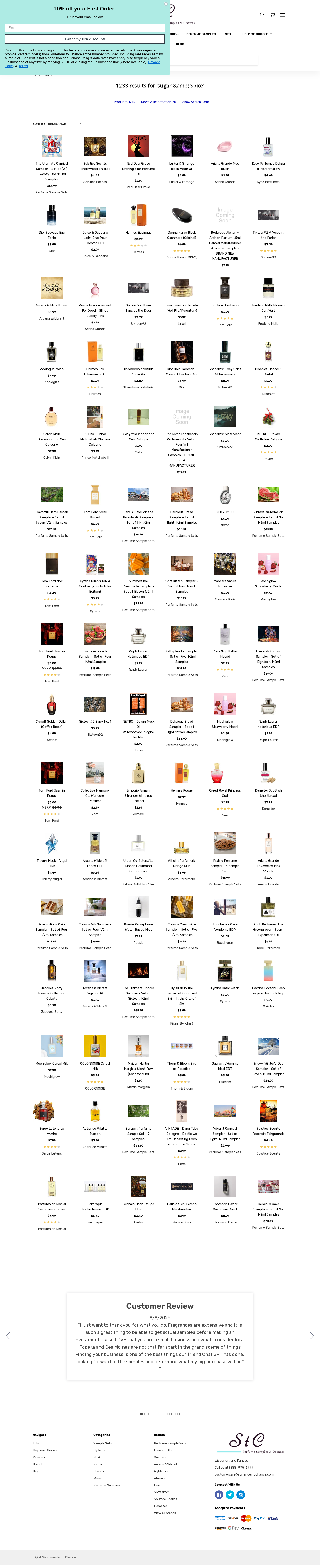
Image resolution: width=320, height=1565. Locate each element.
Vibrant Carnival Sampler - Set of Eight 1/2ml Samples (225, 1134)
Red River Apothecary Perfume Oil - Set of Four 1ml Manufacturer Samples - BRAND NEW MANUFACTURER (181, 449)
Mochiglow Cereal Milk (51, 1064)
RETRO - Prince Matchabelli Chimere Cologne (95, 439)
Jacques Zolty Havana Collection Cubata (51, 993)
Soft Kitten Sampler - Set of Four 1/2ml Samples (181, 586)
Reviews (39, 1457)
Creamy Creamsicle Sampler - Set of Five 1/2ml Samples (182, 929)
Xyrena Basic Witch (225, 988)
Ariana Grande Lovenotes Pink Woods (268, 866)
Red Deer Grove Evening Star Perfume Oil (138, 169)
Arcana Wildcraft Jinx (52, 305)
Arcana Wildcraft (166, 1464)
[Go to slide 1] (141, 1414)
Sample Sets (102, 1443)
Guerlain (160, 1457)
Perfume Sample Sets (170, 1443)
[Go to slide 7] (166, 1414)
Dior (157, 1485)
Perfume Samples (201, 34)
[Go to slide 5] (158, 1414)
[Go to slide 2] (312, 1336)
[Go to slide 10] (8, 1336)
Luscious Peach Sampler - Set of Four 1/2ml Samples (95, 656)
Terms (23, 66)
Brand (37, 1464)
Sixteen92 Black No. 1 (95, 721)
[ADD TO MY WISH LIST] (63, 150)
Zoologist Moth (52, 369)
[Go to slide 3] (149, 1414)
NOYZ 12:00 (225, 512)
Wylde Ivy (161, 1471)
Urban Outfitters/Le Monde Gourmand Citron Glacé (138, 866)
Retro (97, 1464)
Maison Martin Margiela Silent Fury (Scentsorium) (138, 1069)
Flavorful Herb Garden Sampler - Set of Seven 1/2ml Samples (51, 517)
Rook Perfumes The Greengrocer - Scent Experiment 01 (268, 929)
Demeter (160, 1506)
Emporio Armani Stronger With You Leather (138, 795)
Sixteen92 (161, 1492)
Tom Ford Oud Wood (225, 305)
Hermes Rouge (182, 790)
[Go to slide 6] (162, 1414)
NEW (96, 1457)
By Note (99, 1450)
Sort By (39, 123)
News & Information (158, 102)
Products (124, 102)
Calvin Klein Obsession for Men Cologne (52, 439)
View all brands (165, 1513)
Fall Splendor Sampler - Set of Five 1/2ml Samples (182, 656)
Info (227, 34)
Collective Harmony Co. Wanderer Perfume (95, 795)
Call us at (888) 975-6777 (234, 1467)
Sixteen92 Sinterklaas (225, 434)
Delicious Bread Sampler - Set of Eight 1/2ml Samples (181, 517)
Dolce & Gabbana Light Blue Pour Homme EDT (95, 238)
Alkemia (159, 1478)
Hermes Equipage (138, 232)
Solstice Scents (165, 1499)
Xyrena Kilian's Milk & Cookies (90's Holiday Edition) (95, 586)
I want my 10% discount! (85, 39)
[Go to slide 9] (174, 1414)
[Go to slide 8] (170, 1414)
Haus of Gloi (163, 1450)
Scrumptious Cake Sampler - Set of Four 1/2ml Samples (51, 929)
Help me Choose (255, 34)
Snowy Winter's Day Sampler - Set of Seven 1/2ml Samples (268, 1069)
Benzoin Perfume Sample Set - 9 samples (138, 1134)
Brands (98, 1471)
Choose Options (52, 145)
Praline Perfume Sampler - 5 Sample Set (225, 866)
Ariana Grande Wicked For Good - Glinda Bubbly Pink (95, 310)
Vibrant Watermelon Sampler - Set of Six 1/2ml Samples (268, 517)
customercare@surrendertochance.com (244, 1474)
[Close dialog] (166, 4)
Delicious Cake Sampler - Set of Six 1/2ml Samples (268, 1209)
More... (173, 34)
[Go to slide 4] (154, 1414)
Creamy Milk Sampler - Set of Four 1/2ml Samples (95, 929)
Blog (180, 44)
